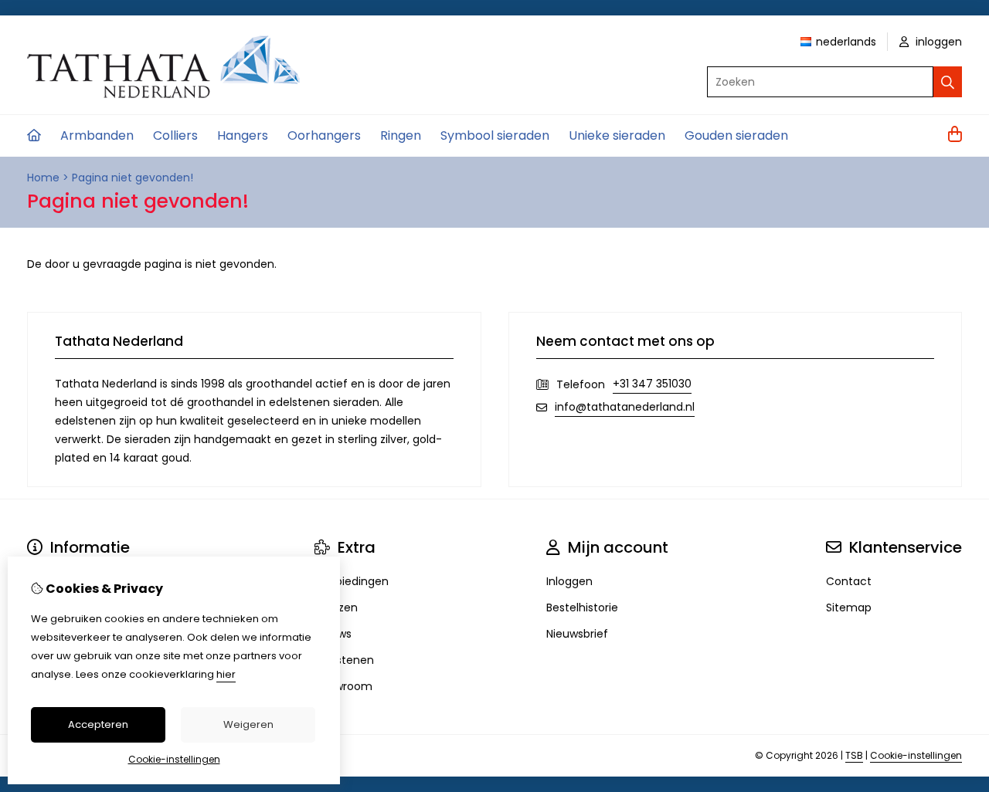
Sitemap (849, 607)
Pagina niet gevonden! (132, 177)
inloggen (937, 41)
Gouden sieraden (736, 135)
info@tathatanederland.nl (625, 407)
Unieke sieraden (617, 135)
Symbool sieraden (494, 135)
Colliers (175, 135)
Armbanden (97, 135)
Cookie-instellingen (916, 755)
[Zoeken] (947, 81)
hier (226, 674)
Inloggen (569, 581)
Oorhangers (324, 135)
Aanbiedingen (351, 581)
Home (43, 177)
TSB (854, 755)
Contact (849, 581)
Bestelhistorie (582, 607)
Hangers (242, 135)
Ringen (400, 135)
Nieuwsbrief (577, 633)
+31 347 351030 (652, 383)
